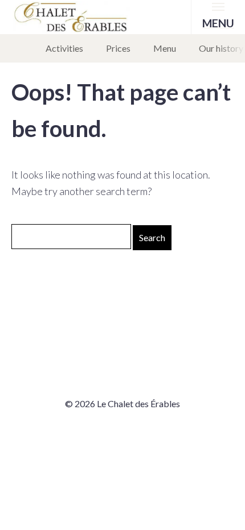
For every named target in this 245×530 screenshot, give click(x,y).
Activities (64, 48)
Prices (118, 48)
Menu (164, 48)
